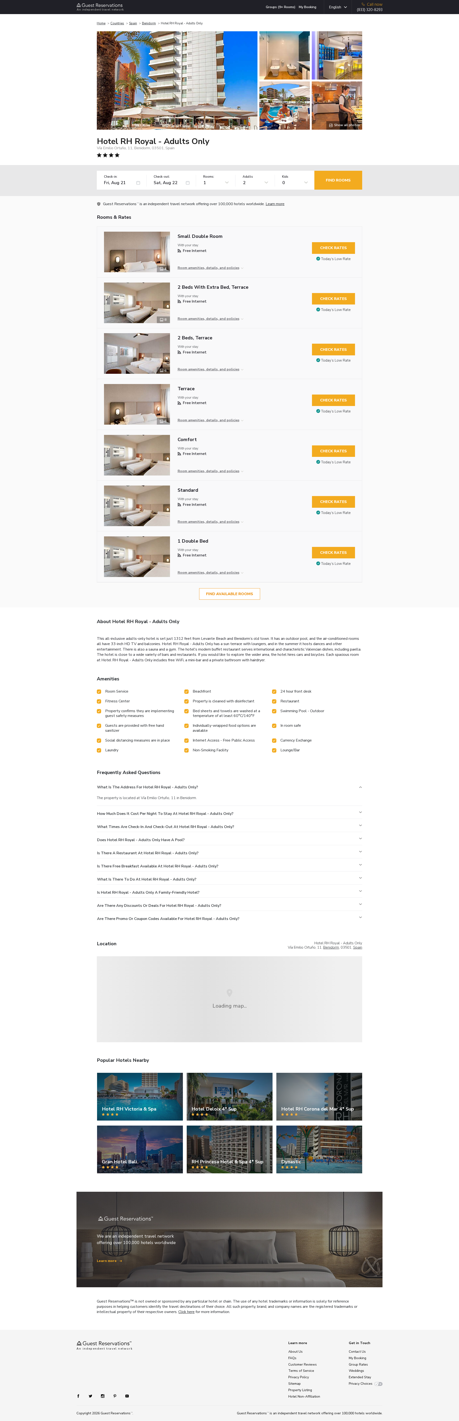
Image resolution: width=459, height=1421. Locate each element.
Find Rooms (338, 180)
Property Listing (300, 1390)
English (335, 7)
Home (101, 23)
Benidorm (149, 23)
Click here (186, 1311)
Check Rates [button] (333, 248)
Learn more (275, 204)
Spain (133, 23)
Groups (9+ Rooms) (280, 7)
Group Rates (358, 1364)
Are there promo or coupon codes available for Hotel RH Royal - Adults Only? (168, 918)
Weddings (356, 1370)
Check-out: (162, 177)
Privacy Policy (298, 1377)
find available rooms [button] (229, 594)
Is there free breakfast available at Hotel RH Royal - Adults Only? (157, 866)
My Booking (307, 7)
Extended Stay (360, 1377)
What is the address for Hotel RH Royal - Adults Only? (147, 787)
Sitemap (294, 1383)
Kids (285, 177)
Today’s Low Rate (336, 259)
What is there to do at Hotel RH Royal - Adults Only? (146, 879)
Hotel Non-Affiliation (304, 1396)
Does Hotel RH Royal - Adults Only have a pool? (141, 840)
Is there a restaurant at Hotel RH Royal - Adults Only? (147, 853)
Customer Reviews (302, 1364)
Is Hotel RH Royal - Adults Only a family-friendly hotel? (148, 892)
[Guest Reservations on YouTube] (125, 1396)
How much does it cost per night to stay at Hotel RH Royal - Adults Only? (165, 813)
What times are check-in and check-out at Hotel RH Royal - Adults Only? (165, 826)
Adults (248, 177)
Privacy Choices (360, 1383)
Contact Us (357, 1351)
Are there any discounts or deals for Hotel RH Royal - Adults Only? (159, 905)
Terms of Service (301, 1370)
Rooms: (208, 177)
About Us (295, 1351)
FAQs (292, 1358)
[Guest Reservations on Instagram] (103, 1396)
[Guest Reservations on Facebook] (80, 1396)
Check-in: (110, 177)
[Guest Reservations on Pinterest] (115, 1396)
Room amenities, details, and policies (208, 268)
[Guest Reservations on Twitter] (91, 1396)
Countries (117, 23)
